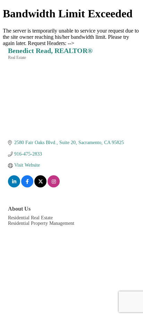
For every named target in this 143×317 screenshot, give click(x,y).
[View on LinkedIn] (14, 185)
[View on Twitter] (40, 185)
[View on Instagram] (54, 185)
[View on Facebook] (27, 185)
